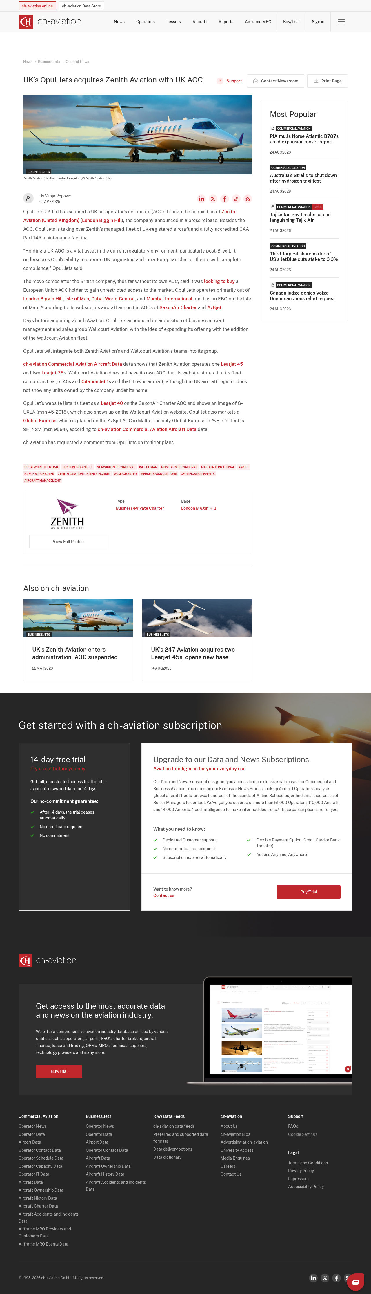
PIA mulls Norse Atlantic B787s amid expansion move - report (304, 139)
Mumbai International (169, 299)
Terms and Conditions (308, 1162)
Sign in (318, 21)
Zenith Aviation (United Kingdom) (84, 473)
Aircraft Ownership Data (41, 1190)
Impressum (298, 1178)
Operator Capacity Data (40, 1166)
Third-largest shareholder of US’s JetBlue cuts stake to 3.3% (304, 256)
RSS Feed (247, 198)
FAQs (293, 1126)
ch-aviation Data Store (81, 6)
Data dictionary (167, 1157)
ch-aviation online (37, 6)
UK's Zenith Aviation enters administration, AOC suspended (75, 653)
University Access (237, 1150)
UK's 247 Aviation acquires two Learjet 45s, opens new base (193, 653)
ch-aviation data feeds (174, 1126)
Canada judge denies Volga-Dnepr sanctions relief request (302, 295)
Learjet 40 (112, 403)
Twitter (325, 1278)
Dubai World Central (113, 299)
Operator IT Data (34, 1174)
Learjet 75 (52, 373)
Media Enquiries (235, 1158)
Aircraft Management (42, 480)
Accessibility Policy (306, 1186)
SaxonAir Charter (178, 307)
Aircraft (199, 21)
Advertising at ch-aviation (244, 1142)
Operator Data (32, 1134)
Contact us (163, 895)
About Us (229, 1126)
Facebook (224, 198)
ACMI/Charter (125, 473)
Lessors (173, 21)
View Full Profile (68, 541)
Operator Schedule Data (41, 1158)
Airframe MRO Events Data (43, 1244)
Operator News (33, 1126)
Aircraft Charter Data (38, 1206)
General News (77, 62)
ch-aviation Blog (236, 1134)
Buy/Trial (291, 21)
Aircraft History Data (38, 1198)
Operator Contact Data (40, 1150)
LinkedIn (201, 198)
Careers (228, 1166)
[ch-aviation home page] (50, 22)
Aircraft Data (31, 1182)
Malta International (218, 467)
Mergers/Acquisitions (159, 473)
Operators (145, 21)
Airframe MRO (258, 21)
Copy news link (236, 198)
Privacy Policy (301, 1170)
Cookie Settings (302, 1134)
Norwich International (116, 467)
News (119, 21)
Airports (226, 21)
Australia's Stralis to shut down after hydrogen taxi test (303, 178)
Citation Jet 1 (95, 381)
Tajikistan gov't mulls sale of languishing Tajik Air (300, 217)
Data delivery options (172, 1149)
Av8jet (214, 307)
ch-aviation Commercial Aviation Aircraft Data (72, 364)
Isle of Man (77, 299)
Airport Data (30, 1142)
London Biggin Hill (102, 220)
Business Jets (49, 62)
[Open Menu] (341, 22)
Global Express (39, 420)
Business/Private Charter (140, 508)
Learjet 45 (232, 364)
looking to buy (219, 281)
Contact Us (231, 1174)
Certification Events (198, 473)
